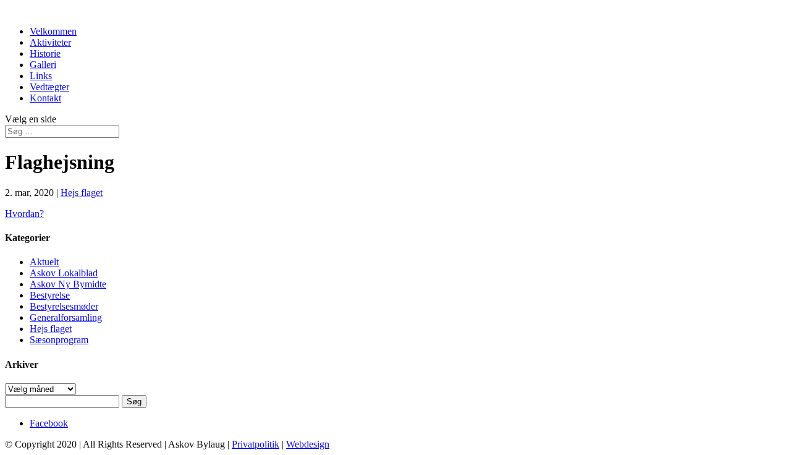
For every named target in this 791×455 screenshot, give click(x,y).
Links (41, 75)
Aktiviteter (50, 42)
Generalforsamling (66, 317)
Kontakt (45, 98)
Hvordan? (24, 213)
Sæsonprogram (59, 339)
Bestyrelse (50, 295)
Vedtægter (49, 87)
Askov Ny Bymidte (68, 284)
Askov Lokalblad (64, 273)
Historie (45, 53)
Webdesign (307, 444)
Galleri (43, 64)
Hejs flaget (82, 192)
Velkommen (53, 31)
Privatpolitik (255, 444)
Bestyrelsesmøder (64, 306)
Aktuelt (44, 262)
